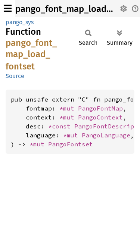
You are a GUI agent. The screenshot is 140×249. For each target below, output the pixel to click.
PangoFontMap (100, 108)
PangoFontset (70, 144)
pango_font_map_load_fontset (77, 9)
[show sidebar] (7, 8)
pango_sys (20, 22)
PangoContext (100, 117)
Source (15, 76)
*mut (68, 108)
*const (61, 126)
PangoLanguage (106, 135)
